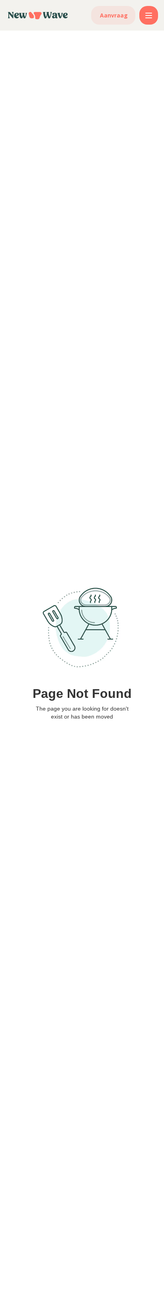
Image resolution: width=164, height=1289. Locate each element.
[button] (148, 15)
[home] (38, 15)
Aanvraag (114, 15)
